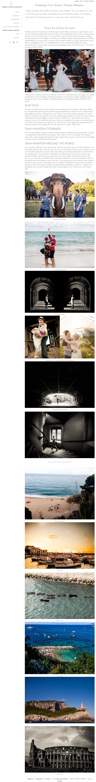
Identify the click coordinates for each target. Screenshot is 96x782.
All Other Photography (11, 26)
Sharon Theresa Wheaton (10, 30)
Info (17, 34)
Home (17, 12)
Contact (16, 37)
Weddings (16, 15)
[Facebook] (10, 42)
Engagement (15, 19)
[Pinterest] (17, 42)
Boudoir (16, 23)
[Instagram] (13, 42)
